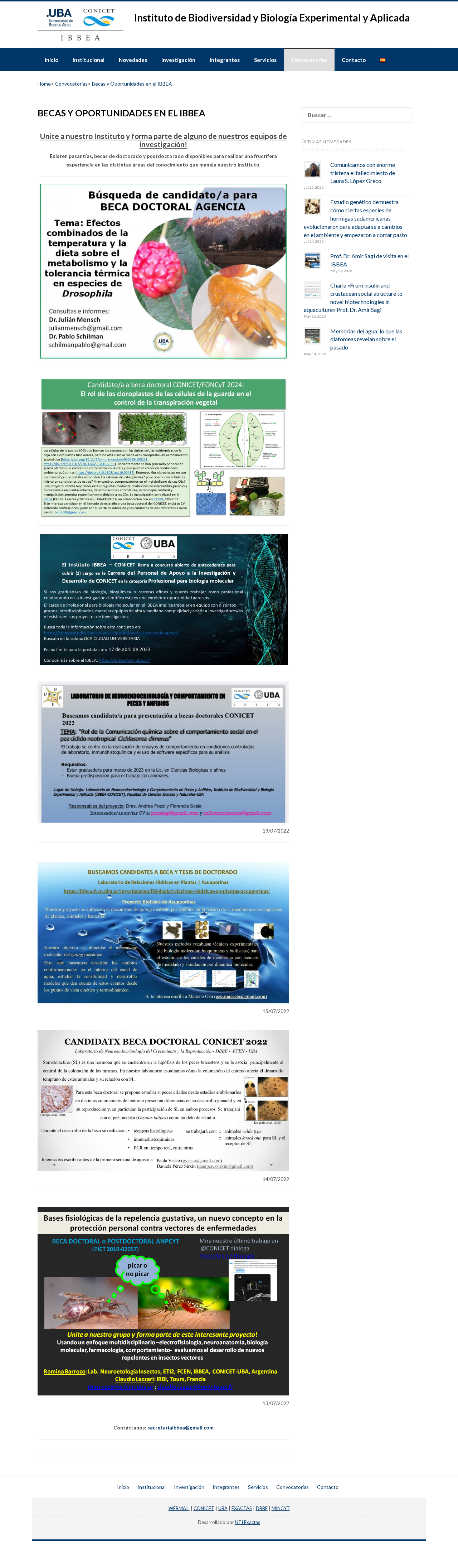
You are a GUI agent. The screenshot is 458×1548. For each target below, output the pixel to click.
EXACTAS (242, 1508)
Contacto (354, 60)
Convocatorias (309, 60)
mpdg (229, 1529)
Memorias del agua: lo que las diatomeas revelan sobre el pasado (366, 339)
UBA (223, 1508)
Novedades (133, 60)
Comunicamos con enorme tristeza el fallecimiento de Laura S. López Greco (362, 172)
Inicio (51, 60)
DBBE (262, 1508)
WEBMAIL (179, 1508)
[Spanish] (383, 59)
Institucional (88, 60)
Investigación (178, 60)
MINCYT (281, 1508)
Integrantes (225, 60)
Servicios (265, 60)
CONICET (204, 1508)
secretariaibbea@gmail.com (180, 1427)
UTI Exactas (247, 1522)
